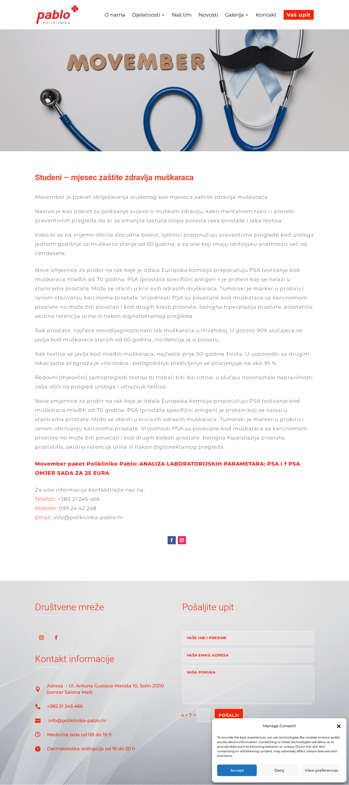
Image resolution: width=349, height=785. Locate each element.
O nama (114, 15)
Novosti (208, 15)
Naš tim (182, 15)
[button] (338, 726)
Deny (279, 770)
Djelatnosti (146, 15)
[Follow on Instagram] (182, 540)
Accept (237, 770)
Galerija (234, 15)
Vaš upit (299, 15)
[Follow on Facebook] (172, 540)
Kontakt (266, 15)
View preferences (321, 770)
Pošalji (229, 715)
